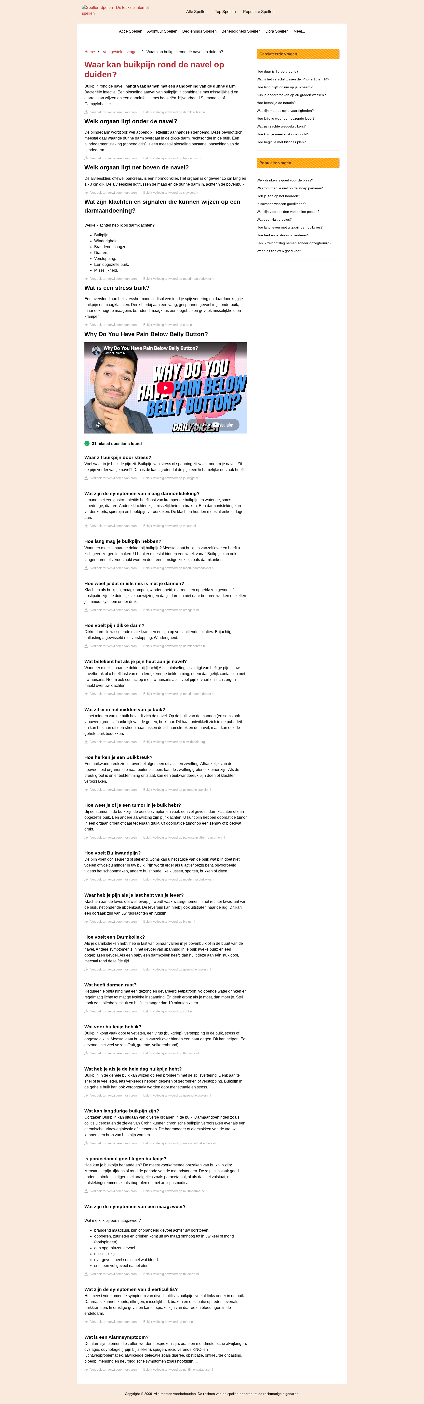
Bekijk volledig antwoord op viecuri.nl (169, 526)
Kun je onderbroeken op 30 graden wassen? (291, 95)
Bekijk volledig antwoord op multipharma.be (174, 1191)
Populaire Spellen (259, 12)
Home (89, 52)
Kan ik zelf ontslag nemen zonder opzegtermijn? (294, 243)
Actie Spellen (130, 31)
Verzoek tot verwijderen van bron (113, 112)
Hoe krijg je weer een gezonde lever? (286, 118)
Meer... (299, 31)
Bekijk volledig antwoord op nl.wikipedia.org (174, 742)
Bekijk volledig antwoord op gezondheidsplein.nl (177, 789)
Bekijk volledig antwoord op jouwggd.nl (170, 478)
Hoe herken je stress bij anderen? (283, 235)
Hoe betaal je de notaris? (276, 103)
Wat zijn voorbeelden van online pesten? (288, 212)
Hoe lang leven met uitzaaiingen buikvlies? (290, 227)
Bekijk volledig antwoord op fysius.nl (169, 921)
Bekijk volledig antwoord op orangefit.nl (171, 610)
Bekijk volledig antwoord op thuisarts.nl (171, 1053)
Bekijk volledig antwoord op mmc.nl (168, 1322)
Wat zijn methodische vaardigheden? (285, 111)
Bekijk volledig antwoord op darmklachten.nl (174, 112)
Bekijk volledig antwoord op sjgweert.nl (170, 192)
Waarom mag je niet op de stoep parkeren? (290, 188)
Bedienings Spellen (199, 31)
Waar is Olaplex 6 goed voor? (280, 251)
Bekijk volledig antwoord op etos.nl (168, 325)
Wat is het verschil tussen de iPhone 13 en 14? (293, 79)
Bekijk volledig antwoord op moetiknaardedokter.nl (178, 279)
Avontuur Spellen (162, 31)
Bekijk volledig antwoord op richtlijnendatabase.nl (178, 1369)
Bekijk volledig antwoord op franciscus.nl (172, 158)
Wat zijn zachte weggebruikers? (281, 126)
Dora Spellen (277, 31)
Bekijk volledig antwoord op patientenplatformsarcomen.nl (184, 837)
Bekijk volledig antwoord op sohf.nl (168, 1011)
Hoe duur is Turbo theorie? (277, 71)
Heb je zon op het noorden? (278, 196)
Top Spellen (225, 12)
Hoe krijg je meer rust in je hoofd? (283, 134)
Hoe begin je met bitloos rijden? (281, 142)
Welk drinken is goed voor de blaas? (285, 180)
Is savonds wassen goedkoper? (281, 204)
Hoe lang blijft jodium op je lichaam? (285, 87)
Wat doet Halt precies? (274, 219)
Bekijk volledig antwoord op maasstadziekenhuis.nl (179, 1143)
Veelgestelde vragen (121, 52)
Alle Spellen (197, 12)
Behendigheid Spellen (241, 31)
